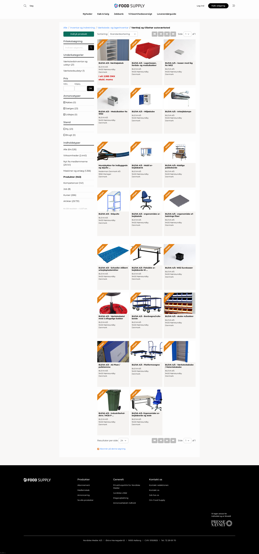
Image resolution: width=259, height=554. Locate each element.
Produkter (72, 177)
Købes (70, 102)
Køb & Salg (103, 14)
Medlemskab (83, 490)
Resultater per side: (108, 440)
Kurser (69, 195)
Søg (31, 6)
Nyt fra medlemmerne (75, 163)
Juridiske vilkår (120, 493)
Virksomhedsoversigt (140, 14)
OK (90, 88)
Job (67, 189)
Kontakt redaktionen (158, 485)
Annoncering (83, 495)
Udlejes (71, 114)
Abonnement (83, 485)
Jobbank (119, 14)
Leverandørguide (166, 14)
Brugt (70, 135)
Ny (69, 129)
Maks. (78, 84)
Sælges (71, 108)
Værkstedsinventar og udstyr (75, 63)
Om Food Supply (157, 500)
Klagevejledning (120, 498)
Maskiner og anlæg (77, 171)
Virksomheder (75, 155)
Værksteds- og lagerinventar (113, 27)
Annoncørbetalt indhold (124, 503)
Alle (65, 27)
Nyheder (87, 14)
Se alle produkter (85, 500)
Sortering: (102, 34)
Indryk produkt (78, 34)
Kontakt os (154, 490)
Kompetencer (73, 183)
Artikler (71, 201)
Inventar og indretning (82, 27)
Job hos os (154, 495)
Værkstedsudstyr (74, 71)
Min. (66, 84)
